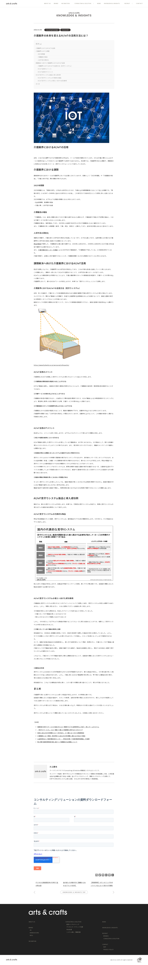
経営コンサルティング (73, 924)
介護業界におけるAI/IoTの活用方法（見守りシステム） (55, 66)
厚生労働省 (37, 244)
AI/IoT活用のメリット (45, 69)
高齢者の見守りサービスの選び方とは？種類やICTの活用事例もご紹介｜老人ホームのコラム (68, 727)
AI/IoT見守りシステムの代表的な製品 (49, 78)
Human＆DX (65, 30)
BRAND (56, 3)
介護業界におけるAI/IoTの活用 (45, 48)
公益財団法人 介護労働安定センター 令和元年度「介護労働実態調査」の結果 (63, 739)
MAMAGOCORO (34, 933)
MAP (104, 947)
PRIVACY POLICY (108, 949)
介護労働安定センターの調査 (47, 250)
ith (30, 930)
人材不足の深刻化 (43, 60)
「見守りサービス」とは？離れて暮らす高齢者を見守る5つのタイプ (60, 730)
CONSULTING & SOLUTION (83, 3)
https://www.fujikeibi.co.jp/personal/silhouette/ (51, 365)
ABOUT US (47, 3)
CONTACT (139, 3)
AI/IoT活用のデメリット (45, 72)
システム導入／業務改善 (74, 932)
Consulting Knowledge (52, 30)
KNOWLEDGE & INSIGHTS (112, 3)
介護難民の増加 (42, 57)
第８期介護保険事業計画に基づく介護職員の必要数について (57, 742)
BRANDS (105, 936)
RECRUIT (127, 3)
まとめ (38, 84)
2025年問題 (41, 54)
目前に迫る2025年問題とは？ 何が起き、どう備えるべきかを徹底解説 (60, 733)
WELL (31, 935)
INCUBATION (66, 3)
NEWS (99, 3)
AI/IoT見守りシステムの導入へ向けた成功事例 (52, 81)
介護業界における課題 (43, 51)
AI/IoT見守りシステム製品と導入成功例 (48, 75)
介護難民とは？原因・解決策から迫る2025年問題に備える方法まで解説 (61, 736)
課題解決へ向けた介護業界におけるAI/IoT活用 (50, 63)
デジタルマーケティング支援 (75, 927)
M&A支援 (69, 929)
